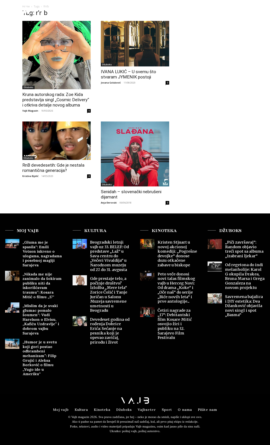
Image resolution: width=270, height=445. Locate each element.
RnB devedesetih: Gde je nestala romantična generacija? (53, 168)
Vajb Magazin (30, 110)
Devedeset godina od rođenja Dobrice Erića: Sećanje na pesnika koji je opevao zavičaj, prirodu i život (110, 331)
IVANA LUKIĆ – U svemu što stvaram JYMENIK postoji (128, 74)
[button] (234, 11)
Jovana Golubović (111, 82)
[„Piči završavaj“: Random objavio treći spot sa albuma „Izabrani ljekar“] (215, 244)
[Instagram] (252, 11)
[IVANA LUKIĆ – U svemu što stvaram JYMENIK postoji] (135, 43)
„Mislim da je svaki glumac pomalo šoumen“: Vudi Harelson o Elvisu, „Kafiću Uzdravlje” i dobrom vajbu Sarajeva (41, 319)
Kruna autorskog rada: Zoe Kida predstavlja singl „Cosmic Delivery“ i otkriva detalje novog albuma (55, 100)
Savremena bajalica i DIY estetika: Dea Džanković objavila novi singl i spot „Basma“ (244, 305)
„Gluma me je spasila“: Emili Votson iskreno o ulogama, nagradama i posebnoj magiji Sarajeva (42, 253)
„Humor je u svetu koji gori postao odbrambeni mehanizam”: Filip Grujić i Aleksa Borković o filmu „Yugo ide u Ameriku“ (40, 358)
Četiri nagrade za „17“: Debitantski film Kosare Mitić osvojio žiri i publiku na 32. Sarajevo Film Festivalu (175, 324)
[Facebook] (244, 11)
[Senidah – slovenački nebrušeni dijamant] (135, 153)
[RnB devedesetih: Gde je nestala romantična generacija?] (56, 140)
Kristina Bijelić (30, 176)
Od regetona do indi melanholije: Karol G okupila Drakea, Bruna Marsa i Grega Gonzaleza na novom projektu (245, 276)
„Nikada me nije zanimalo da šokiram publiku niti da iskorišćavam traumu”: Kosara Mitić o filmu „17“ (42, 285)
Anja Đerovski (109, 202)
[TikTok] (260, 11)
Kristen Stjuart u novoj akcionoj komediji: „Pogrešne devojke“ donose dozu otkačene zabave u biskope (177, 253)
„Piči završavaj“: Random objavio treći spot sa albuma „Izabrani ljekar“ (244, 249)
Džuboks (28, 87)
